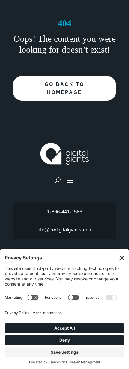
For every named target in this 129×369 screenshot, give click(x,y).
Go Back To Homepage (64, 88)
